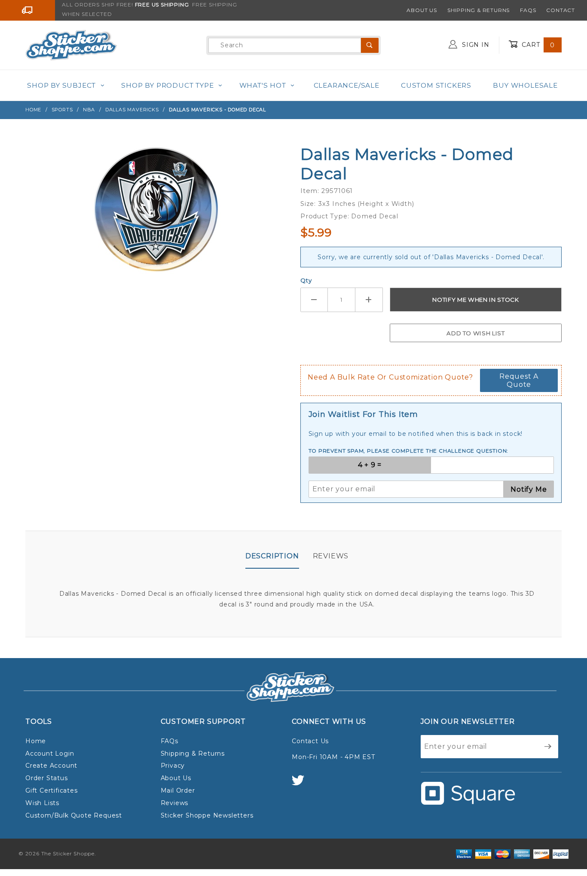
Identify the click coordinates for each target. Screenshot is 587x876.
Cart (537, 45)
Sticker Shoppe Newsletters (207, 815)
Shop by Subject (61, 85)
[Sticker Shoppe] (71, 45)
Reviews (331, 556)
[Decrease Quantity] (314, 300)
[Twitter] (302, 784)
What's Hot (262, 85)
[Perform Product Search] (370, 45)
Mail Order (178, 790)
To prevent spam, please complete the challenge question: (409, 450)
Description (272, 556)
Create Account (51, 765)
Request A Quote (518, 380)
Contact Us (310, 741)
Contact (560, 10)
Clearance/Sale (346, 85)
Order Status (46, 778)
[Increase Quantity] (369, 300)
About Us (422, 10)
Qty (306, 280)
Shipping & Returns (478, 10)
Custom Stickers (436, 85)
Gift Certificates (51, 790)
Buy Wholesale (525, 85)
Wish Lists (42, 803)
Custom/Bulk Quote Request (73, 815)
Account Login (49, 753)
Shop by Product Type (167, 85)
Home (35, 741)
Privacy (173, 765)
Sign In (474, 45)
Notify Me (529, 489)
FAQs (528, 10)
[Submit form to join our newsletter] (548, 746)
